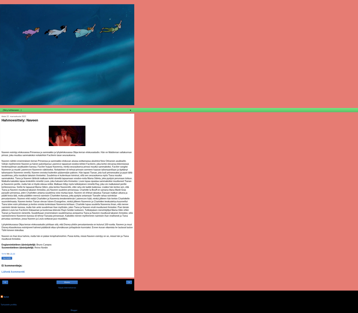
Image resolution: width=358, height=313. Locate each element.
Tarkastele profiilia (9, 304)
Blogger (74, 310)
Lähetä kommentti (13, 271)
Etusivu (67, 282)
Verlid (6, 297)
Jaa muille (7, 258)
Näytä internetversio (67, 288)
